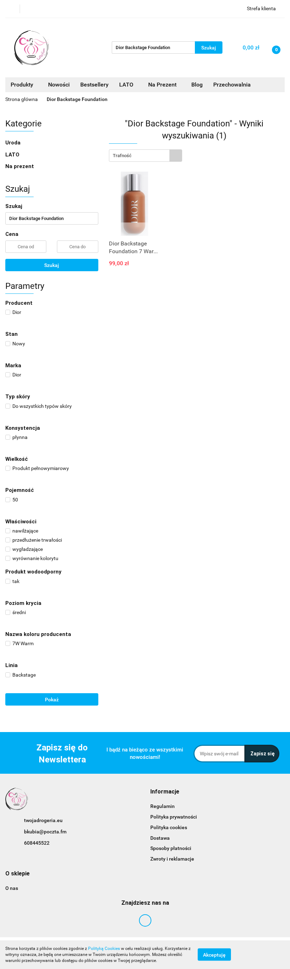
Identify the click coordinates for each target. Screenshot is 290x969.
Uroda (13, 142)
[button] (164, 792)
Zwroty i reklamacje (172, 859)
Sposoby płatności (170, 848)
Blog (197, 84)
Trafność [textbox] (122, 155)
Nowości (59, 84)
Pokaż (52, 699)
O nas (11, 888)
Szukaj (51, 265)
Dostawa (160, 838)
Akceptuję (214, 955)
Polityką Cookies (104, 948)
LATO (127, 84)
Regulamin (162, 806)
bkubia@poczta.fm (45, 831)
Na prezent (19, 166)
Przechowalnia (232, 84)
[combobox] (145, 155)
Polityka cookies (168, 827)
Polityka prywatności (173, 817)
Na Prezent (163, 84)
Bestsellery (94, 84)
